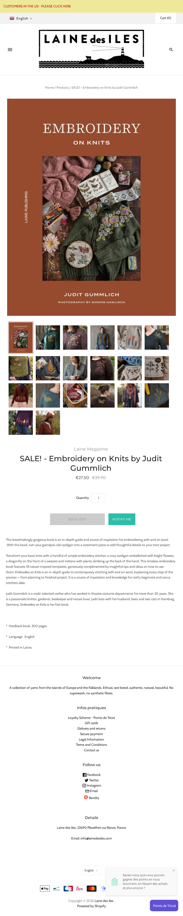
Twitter (93, 780)
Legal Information (91, 739)
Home (49, 87)
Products (62, 87)
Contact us (91, 750)
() (165, 18)
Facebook (93, 775)
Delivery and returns (91, 728)
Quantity (82, 498)
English (89, 870)
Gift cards (91, 723)
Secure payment (91, 734)
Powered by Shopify (91, 906)
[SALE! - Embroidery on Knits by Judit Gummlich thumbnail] (20, 338)
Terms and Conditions (91, 744)
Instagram (93, 785)
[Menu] (10, 49)
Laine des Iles (104, 901)
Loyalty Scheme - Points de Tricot (91, 718)
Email (93, 791)
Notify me (121, 519)
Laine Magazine (91, 449)
